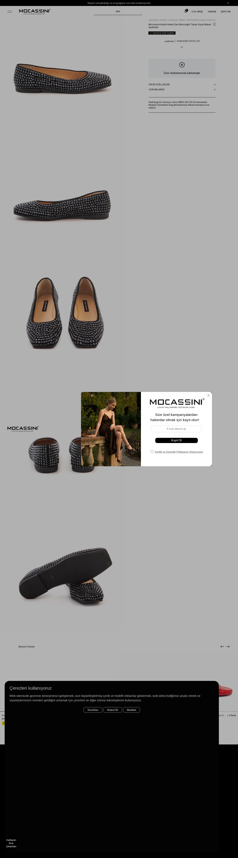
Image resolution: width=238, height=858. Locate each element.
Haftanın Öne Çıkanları (11, 843)
